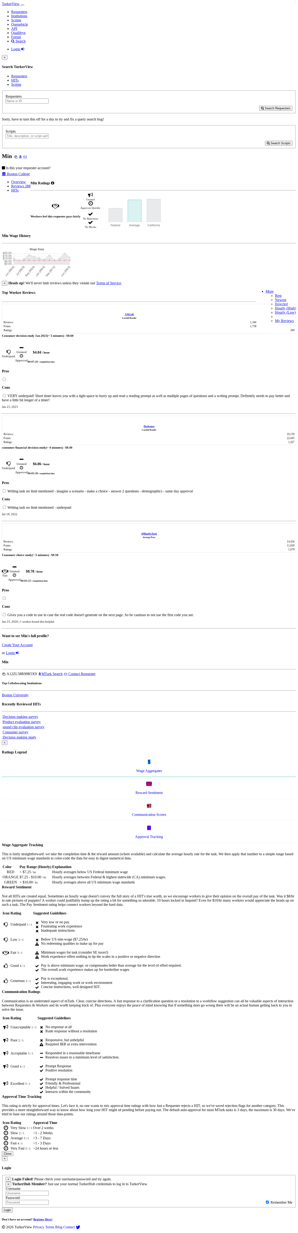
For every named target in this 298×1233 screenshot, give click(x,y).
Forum (16, 37)
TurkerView (11, 4)
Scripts (16, 20)
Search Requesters (277, 108)
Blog (58, 1227)
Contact (69, 1227)
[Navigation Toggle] (22, 5)
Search (20, 41)
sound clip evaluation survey (23, 727)
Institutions (19, 16)
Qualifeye (18, 33)
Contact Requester (81, 674)
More (270, 291)
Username (13, 1189)
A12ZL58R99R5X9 (21, 674)
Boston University (15, 695)
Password (13, 1198)
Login (16, 49)
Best (278, 296)
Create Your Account (17, 645)
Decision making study (19, 737)
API (14, 29)
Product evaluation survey (22, 722)
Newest (280, 300)
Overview (18, 182)
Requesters (19, 12)
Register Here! (42, 1219)
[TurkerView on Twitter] (78, 1227)
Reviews (20, 186)
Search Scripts (280, 143)
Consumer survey (15, 732)
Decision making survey (20, 717)
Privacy (38, 1227)
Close (7, 1153)
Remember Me (281, 1202)
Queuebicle (19, 24)
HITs (15, 80)
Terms (49, 1227)
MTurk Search (52, 674)
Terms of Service (108, 283)
